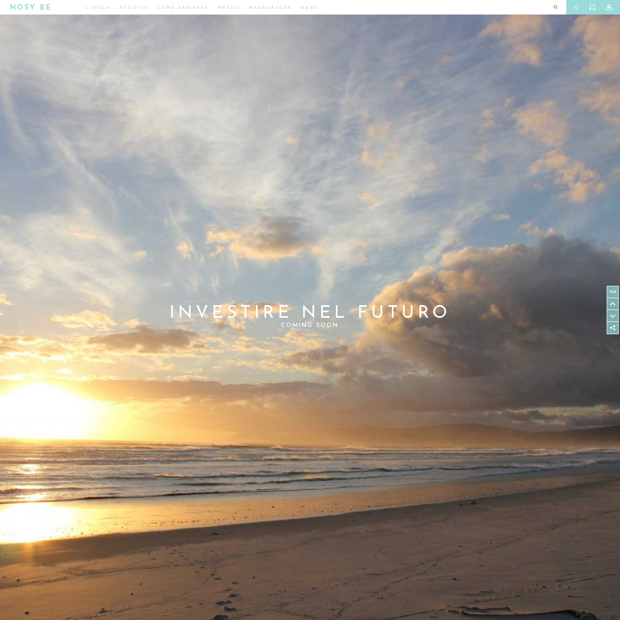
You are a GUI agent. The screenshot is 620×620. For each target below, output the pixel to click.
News (310, 8)
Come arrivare (183, 8)
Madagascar (270, 8)
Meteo (229, 8)
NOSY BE (31, 8)
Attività (134, 8)
